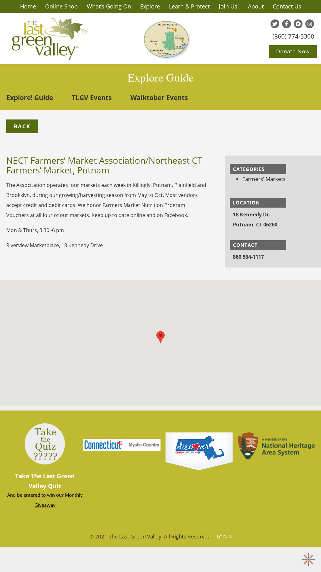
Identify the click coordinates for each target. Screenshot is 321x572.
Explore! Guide (29, 97)
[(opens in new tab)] (199, 451)
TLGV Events (92, 97)
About (256, 6)
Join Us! (229, 6)
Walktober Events (159, 97)
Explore (150, 6)
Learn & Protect (189, 6)
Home (28, 6)
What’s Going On (109, 6)
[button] (22, 126)
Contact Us (287, 6)
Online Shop (61, 6)
